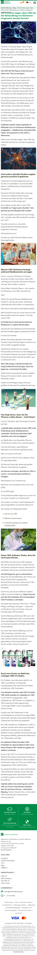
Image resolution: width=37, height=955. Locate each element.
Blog (14, 8)
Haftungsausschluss (19, 905)
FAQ (2, 863)
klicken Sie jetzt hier (20, 644)
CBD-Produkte (7, 633)
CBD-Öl (4, 876)
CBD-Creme (5, 883)
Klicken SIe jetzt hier (16, 792)
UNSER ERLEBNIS (8, 861)
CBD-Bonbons (6, 878)
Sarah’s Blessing (15, 594)
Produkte (4, 858)
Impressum (18, 913)
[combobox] (28, 2)
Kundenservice (7, 905)
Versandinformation (25, 902)
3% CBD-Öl (5, 881)
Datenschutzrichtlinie (25, 910)
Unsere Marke (8, 902)
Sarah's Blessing (6, 8)
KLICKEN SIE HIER (18, 952)
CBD (14, 612)
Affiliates (4, 868)
